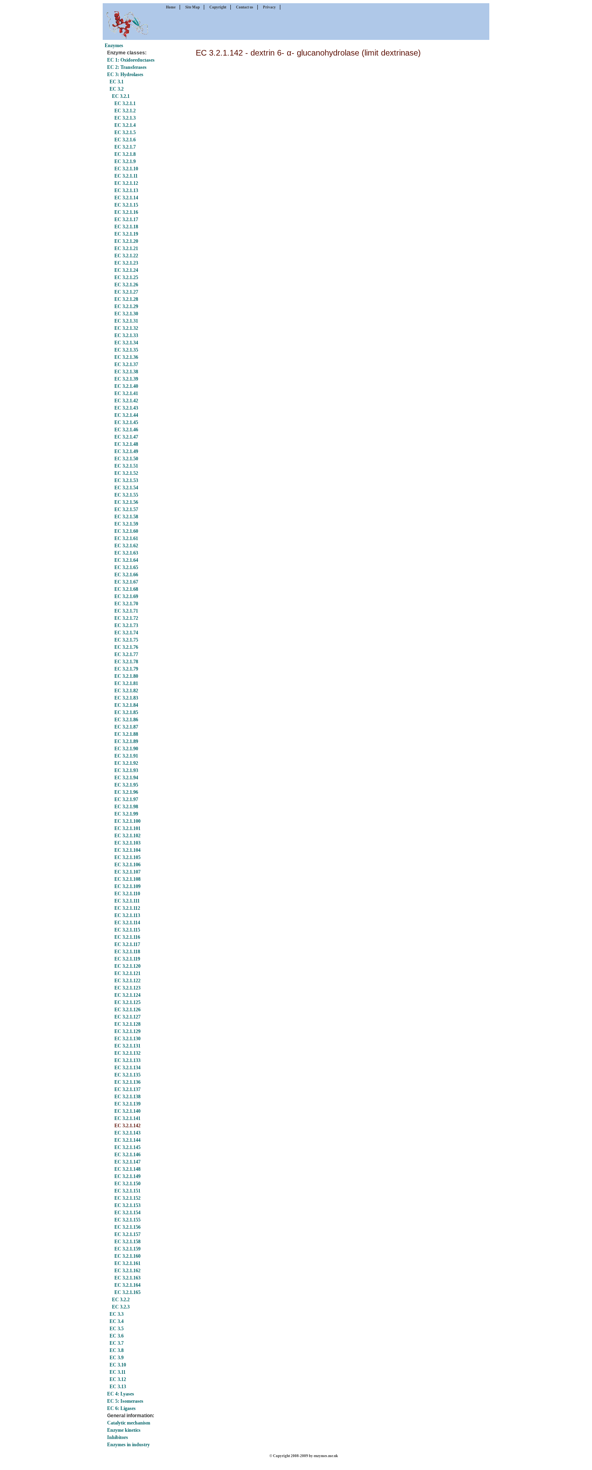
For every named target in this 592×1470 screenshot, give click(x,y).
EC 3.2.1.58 (126, 517)
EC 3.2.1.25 (126, 277)
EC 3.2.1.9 (125, 161)
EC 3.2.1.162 (127, 1270)
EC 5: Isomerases (125, 1401)
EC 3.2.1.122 (127, 980)
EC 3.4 (117, 1321)
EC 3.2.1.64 (126, 560)
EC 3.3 (117, 1314)
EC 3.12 (118, 1379)
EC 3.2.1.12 (126, 183)
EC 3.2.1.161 (127, 1263)
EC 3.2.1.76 (126, 647)
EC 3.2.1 (121, 96)
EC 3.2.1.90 (126, 749)
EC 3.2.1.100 (127, 821)
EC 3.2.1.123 (127, 988)
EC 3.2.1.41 (126, 393)
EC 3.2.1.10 (126, 169)
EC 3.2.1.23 (126, 263)
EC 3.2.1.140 (127, 1111)
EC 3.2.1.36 (126, 357)
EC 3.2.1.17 (126, 219)
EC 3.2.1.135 (127, 1075)
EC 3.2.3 (121, 1307)
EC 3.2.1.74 (126, 633)
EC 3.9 (117, 1357)
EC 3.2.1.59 (126, 524)
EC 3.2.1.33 (126, 335)
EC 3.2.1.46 (126, 430)
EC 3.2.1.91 (126, 756)
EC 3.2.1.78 (126, 662)
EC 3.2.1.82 (126, 691)
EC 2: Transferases (127, 67)
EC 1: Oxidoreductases (131, 60)
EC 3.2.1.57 (126, 509)
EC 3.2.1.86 (126, 720)
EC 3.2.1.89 (126, 741)
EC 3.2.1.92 (126, 763)
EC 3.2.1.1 (125, 103)
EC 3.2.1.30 (126, 314)
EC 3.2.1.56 (126, 502)
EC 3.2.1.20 (126, 241)
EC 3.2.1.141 (127, 1118)
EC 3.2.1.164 (127, 1285)
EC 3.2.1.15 (126, 205)
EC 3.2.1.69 (126, 596)
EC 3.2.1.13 (126, 190)
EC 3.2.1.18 (126, 227)
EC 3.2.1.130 (127, 1038)
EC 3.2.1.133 (127, 1060)
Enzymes (114, 45)
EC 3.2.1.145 (127, 1147)
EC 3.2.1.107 (127, 872)
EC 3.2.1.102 (127, 836)
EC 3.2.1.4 (125, 125)
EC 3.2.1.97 (126, 799)
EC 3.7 (117, 1343)
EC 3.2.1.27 (126, 292)
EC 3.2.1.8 (125, 154)
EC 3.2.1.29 (126, 306)
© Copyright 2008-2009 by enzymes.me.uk (303, 1456)
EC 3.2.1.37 (126, 364)
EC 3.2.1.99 (126, 814)
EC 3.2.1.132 (127, 1053)
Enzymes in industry (128, 1444)
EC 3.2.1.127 (127, 1017)
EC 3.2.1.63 (126, 553)
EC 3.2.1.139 (127, 1104)
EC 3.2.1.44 (126, 415)
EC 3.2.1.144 (127, 1140)
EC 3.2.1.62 (126, 546)
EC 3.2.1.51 (126, 466)
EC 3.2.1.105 (127, 857)
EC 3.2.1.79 (126, 669)
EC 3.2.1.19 (126, 234)
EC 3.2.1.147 (127, 1162)
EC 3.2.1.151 (127, 1191)
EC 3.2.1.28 (126, 299)
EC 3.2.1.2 (125, 111)
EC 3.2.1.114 (127, 922)
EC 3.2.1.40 (126, 386)
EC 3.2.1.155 (127, 1220)
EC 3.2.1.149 (127, 1176)
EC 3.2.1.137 (127, 1089)
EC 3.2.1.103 (127, 843)
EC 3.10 (118, 1365)
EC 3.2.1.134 (127, 1067)
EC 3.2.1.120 (127, 966)
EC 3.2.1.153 (127, 1205)
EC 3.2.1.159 (127, 1249)
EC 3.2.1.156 (127, 1227)
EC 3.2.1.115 (127, 930)
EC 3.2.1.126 (127, 1009)
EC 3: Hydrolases (125, 74)
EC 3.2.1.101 (127, 828)
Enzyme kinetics (124, 1430)
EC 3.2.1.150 (127, 1183)
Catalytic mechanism (128, 1423)
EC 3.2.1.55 (126, 495)
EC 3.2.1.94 (126, 778)
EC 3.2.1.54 (126, 488)
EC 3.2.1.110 (127, 893)
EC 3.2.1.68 (126, 589)
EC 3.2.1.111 (127, 901)
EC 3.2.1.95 (126, 785)
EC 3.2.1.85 (126, 712)
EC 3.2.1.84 (126, 705)
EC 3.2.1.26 (126, 285)
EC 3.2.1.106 (127, 865)
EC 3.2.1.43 (126, 408)
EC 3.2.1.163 (127, 1278)
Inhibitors (117, 1437)
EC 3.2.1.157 (127, 1234)
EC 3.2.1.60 (126, 531)
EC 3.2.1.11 (126, 176)
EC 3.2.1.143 (127, 1133)
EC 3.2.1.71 (126, 611)
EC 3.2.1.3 (125, 118)
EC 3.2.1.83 (126, 698)
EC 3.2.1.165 (127, 1292)
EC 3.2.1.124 (127, 995)
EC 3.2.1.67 (126, 582)
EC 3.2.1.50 (126, 459)
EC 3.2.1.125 (127, 1002)
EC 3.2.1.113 (127, 915)
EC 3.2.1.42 (126, 401)
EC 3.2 (117, 89)
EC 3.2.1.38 (126, 372)
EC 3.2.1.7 (125, 147)
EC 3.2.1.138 (127, 1096)
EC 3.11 (118, 1372)
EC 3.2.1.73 (126, 625)
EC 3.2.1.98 (126, 807)
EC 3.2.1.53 (126, 480)
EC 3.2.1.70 (126, 604)
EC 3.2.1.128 (127, 1024)
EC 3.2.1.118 (127, 951)
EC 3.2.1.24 (126, 270)
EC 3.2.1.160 (127, 1256)
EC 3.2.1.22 (126, 256)
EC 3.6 (117, 1336)
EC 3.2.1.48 (126, 444)
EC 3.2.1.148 (127, 1169)
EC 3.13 (118, 1386)
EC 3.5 (117, 1328)
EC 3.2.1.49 (126, 451)
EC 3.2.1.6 (125, 140)
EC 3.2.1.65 (126, 567)
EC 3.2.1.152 (127, 1198)
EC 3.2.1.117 (127, 944)
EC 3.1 (117, 82)
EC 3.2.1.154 (127, 1212)
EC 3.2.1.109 (127, 886)
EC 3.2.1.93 (126, 770)
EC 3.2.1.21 (126, 248)
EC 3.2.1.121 (127, 973)
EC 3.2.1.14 (126, 198)
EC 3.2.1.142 (127, 1125)
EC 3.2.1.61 (126, 538)
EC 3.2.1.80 (126, 676)
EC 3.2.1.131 (127, 1046)
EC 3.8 (117, 1350)
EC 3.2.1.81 (126, 683)
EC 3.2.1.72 (126, 618)
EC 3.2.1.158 (127, 1241)
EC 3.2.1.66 (126, 575)
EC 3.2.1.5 (125, 132)
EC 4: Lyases (120, 1394)
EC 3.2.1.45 (126, 422)
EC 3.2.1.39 (126, 379)
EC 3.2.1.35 (126, 350)
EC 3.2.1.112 (127, 908)
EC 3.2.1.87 (126, 727)
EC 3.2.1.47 (126, 437)
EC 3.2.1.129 (127, 1031)
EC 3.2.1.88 (126, 734)
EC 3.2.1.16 (126, 212)
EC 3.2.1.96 (126, 792)
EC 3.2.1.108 (127, 879)
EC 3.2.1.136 (127, 1082)
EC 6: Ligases (121, 1408)
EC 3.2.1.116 (127, 937)
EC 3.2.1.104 (127, 850)
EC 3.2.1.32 (126, 328)
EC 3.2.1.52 (126, 473)
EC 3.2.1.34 (126, 343)
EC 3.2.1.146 (127, 1154)
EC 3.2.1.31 (126, 321)
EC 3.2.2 (121, 1299)
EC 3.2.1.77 (126, 654)
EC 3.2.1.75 (126, 640)
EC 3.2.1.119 (127, 959)
